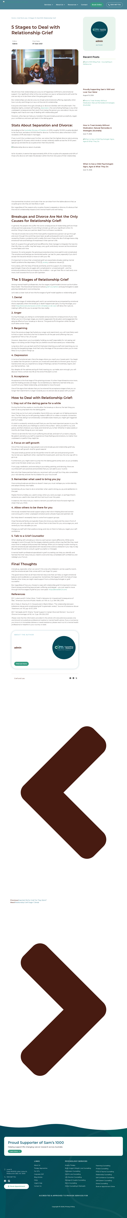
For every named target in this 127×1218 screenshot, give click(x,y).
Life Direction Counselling (73, 1177)
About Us (37, 1165)
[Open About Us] (64, 4)
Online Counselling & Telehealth (75, 1186)
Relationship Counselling (104, 1174)
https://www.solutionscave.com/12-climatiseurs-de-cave (36, 306)
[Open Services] (52, 4)
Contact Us (37, 1186)
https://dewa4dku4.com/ (58, 589)
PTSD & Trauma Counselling (105, 1171)
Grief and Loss (22, 18)
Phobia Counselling (102, 1168)
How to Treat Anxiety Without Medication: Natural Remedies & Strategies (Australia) (97, 128)
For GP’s (37, 1171)
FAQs (36, 1180)
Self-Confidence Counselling (105, 1177)
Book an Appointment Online (105, 1186)
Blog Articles (38, 1177)
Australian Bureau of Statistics (35, 130)
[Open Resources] (77, 4)
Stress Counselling (102, 1183)
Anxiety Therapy (70, 1165)
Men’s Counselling (71, 1183)
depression (45, 108)
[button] (21, 664)
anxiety (45, 262)
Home (13, 18)
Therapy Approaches (40, 1168)
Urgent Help (38, 1183)
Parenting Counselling (103, 1166)
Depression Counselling (72, 1171)
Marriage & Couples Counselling (75, 1180)
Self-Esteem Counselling (104, 1180)
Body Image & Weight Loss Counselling (78, 1168)
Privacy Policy (70, 1206)
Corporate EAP (39, 1174)
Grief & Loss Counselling (73, 1174)
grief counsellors (52, 287)
